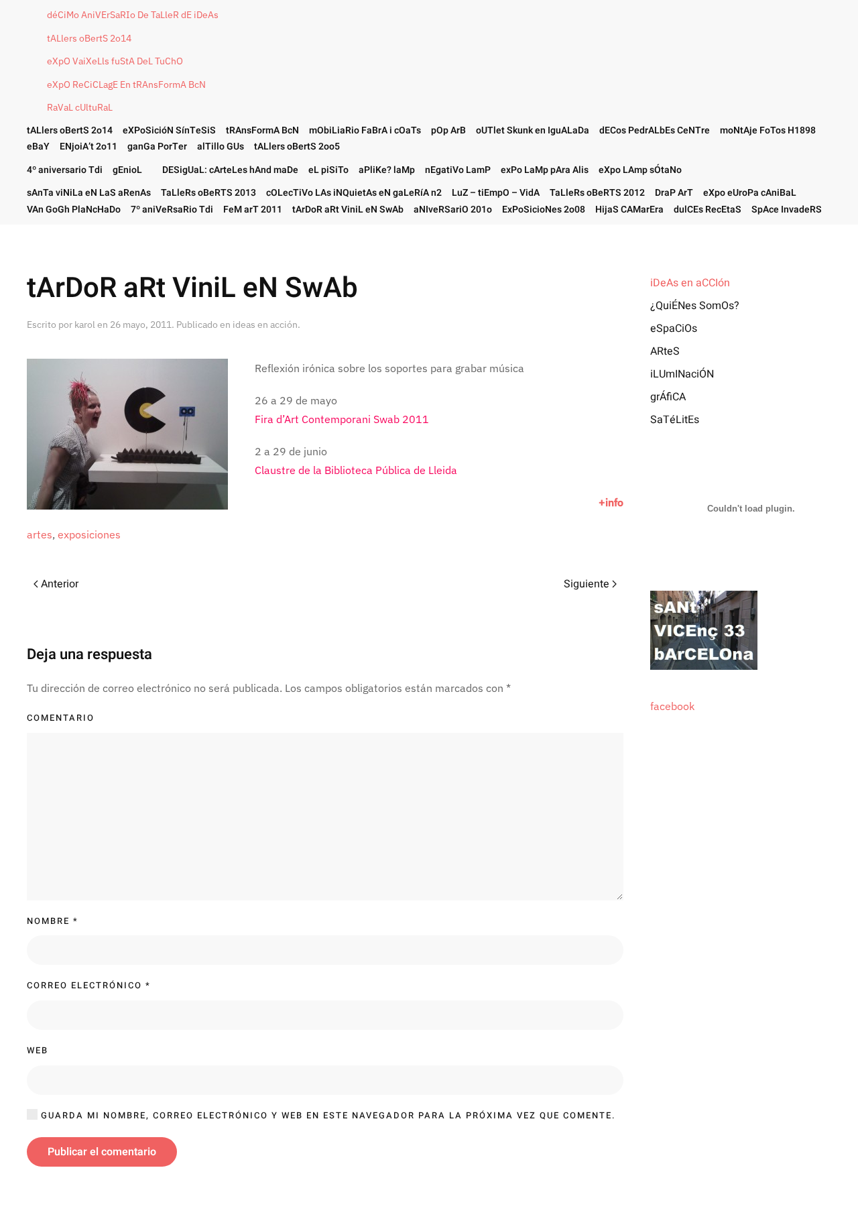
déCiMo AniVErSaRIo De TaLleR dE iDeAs (133, 15)
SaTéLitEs (674, 420)
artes (39, 534)
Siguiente (586, 584)
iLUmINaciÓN (682, 374)
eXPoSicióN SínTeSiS (169, 130)
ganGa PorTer (157, 146)
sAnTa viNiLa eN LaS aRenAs (89, 193)
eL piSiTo (328, 170)
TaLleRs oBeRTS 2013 (208, 193)
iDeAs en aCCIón (690, 283)
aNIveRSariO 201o (453, 209)
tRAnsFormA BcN (262, 130)
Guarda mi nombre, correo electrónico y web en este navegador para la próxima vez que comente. (327, 1115)
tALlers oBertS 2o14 (89, 38)
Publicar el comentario (102, 1152)
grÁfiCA (668, 397)
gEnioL (127, 170)
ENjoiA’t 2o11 (88, 146)
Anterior (59, 584)
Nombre (52, 921)
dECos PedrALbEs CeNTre (654, 130)
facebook (672, 706)
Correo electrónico (89, 985)
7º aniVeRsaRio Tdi (172, 209)
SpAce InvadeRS (786, 209)
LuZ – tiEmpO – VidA (496, 193)
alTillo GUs (220, 146)
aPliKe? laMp (387, 170)
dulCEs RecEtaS (707, 209)
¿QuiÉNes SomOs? (694, 306)
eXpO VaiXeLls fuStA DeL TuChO (115, 61)
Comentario (61, 717)
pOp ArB (448, 130)
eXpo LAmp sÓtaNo (640, 170)
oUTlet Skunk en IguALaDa (532, 130)
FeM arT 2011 (252, 209)
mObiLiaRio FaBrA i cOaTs (365, 130)
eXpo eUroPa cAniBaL (749, 193)
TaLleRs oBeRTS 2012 (597, 193)
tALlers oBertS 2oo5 (297, 146)
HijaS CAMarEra (629, 209)
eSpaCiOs (673, 328)
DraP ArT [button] (674, 193)
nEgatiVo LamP (458, 170)
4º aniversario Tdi (65, 170)
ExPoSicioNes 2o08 (543, 209)
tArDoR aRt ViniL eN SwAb (348, 209)
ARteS (665, 351)
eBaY (38, 146)
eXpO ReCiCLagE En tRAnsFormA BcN (126, 84)
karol (84, 324)
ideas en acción (265, 324)
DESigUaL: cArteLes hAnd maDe (230, 170)
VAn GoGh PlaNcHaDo (74, 209)
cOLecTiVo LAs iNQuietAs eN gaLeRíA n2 (354, 193)
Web (37, 1050)
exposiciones (89, 534)
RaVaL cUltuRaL (80, 107)
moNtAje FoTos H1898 (768, 130)
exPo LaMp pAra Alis (545, 170)
